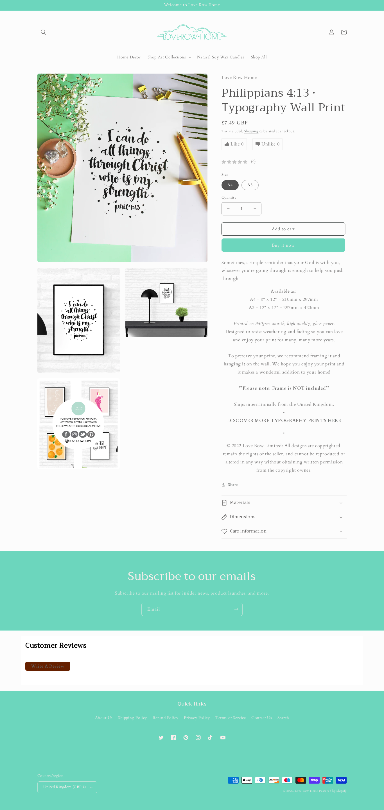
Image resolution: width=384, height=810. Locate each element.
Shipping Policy (132, 717)
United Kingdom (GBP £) (64, 786)
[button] (43, 32)
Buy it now (283, 245)
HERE (334, 421)
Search (283, 717)
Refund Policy (166, 717)
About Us (104, 717)
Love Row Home (306, 791)
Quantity (229, 197)
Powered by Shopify (333, 791)
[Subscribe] (236, 609)
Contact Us (261, 717)
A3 (250, 185)
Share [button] (233, 484)
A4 (230, 185)
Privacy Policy (197, 717)
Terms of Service (230, 717)
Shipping (251, 131)
